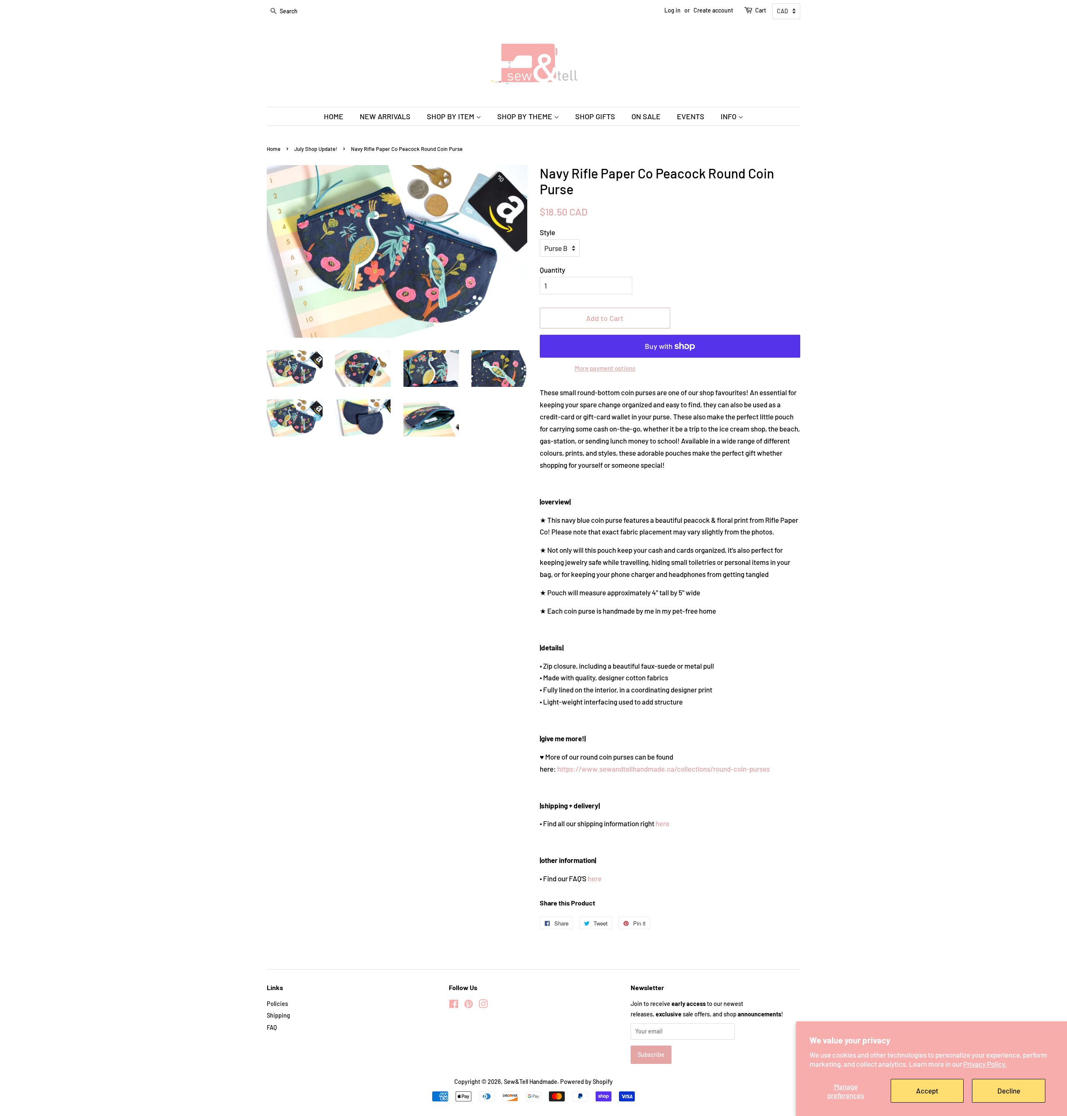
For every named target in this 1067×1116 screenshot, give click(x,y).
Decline (1008, 1090)
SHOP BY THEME (525, 116)
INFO (729, 116)
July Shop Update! (315, 148)
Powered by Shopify (586, 1081)
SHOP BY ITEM (451, 116)
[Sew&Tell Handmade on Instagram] (483, 1005)
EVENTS (690, 116)
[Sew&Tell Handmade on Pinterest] (468, 1005)
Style (547, 232)
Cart (760, 10)
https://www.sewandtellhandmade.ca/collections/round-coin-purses (663, 769)
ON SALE (646, 116)
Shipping (278, 1015)
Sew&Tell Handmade (530, 1081)
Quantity (552, 270)
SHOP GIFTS (595, 116)
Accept (927, 1090)
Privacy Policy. (985, 1064)
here (662, 823)
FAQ (272, 1027)
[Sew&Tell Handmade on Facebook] (453, 1005)
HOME (333, 116)
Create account (713, 10)
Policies (277, 1003)
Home (274, 148)
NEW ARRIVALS (385, 116)
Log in (672, 10)
